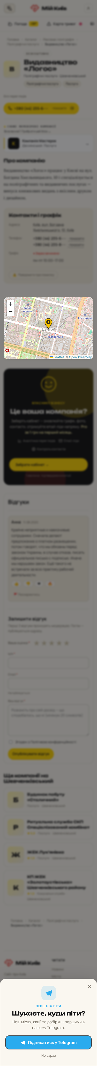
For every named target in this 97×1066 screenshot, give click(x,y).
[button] (48, 323)
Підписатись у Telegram (52, 1042)
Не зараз (48, 1055)
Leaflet (58, 357)
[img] (48, 328)
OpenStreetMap (80, 357)
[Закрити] (89, 986)
